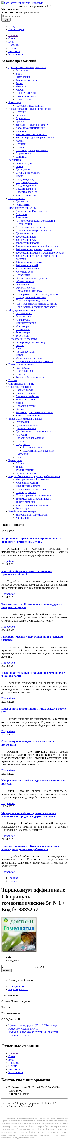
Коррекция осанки (27, 482)
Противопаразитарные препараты (36, 306)
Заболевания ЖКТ (27, 239)
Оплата (12, 48)
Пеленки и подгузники (30, 105)
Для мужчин (23, 169)
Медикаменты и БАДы (22, 207)
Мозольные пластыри (29, 357)
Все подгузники (32, 447)
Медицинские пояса (28, 485)
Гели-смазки (23, 367)
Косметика (14, 159)
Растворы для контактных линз (34, 412)
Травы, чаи (15, 460)
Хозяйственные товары (22, 511)
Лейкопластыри (25, 351)
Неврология (23, 274)
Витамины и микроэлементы (33, 230)
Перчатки (21, 143)
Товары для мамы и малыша (25, 418)
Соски (19, 457)
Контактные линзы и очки (31, 134)
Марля (19, 354)
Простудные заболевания (31, 297)
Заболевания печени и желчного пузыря (40, 252)
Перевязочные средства (22, 338)
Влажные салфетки (27, 396)
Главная (13, 35)
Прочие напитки (26, 92)
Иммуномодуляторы (28, 268)
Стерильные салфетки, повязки (34, 361)
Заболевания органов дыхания (34, 249)
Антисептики (24, 223)
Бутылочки (22, 421)
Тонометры (22, 335)
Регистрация (16, 29)
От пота (20, 409)
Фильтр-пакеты (25, 469)
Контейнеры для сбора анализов (35, 137)
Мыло (19, 402)
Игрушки (21, 434)
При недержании (26, 492)
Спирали (21, 373)
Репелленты (23, 204)
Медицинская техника (22, 310)
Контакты (14, 51)
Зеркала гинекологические (32, 124)
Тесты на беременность (30, 377)
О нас (11, 38)
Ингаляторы (23, 319)
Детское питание (26, 428)
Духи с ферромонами (28, 172)
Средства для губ (26, 179)
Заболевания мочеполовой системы (37, 246)
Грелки (20, 121)
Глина (19, 166)
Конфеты (21, 86)
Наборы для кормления (30, 437)
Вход (11, 26)
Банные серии (24, 163)
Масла (19, 175)
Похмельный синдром (29, 290)
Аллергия (21, 214)
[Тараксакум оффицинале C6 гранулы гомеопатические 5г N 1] (19, 951)
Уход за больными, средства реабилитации (34, 476)
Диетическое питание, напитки (27, 67)
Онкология (22, 284)
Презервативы (24, 370)
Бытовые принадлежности (32, 514)
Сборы (20, 463)
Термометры (23, 332)
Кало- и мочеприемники (30, 127)
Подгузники (23, 444)
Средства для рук (26, 188)
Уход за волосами (26, 195)
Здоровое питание (27, 79)
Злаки (19, 83)
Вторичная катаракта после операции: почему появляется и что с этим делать (31, 540)
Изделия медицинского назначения (29, 108)
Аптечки (21, 111)
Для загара (22, 201)
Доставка (14, 44)
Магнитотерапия (26, 322)
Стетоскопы (23, 329)
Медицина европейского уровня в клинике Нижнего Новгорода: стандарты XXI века (28, 815)
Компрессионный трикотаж (32, 479)
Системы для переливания (32, 150)
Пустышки (22, 453)
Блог (11, 41)
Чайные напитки (26, 473)
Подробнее (8, 561)
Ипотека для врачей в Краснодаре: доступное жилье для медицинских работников (30, 847)
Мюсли (20, 89)
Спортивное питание (21, 383)
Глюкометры (23, 316)
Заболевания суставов (29, 262)
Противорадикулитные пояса (33, 495)
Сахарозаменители (27, 95)
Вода (19, 73)
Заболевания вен (26, 236)
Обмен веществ (25, 281)
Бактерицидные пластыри (31, 342)
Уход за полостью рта (28, 415)
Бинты (20, 345)
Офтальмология (25, 287)
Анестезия (22, 217)
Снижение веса (25, 99)
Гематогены (23, 76)
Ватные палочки (26, 393)
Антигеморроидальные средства (35, 220)
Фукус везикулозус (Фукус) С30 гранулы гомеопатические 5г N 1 (33, 1033)
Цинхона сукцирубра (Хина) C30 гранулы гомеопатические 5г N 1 (33, 1027)
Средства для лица (27, 182)
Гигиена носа (24, 313)
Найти (6, 19)
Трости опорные (25, 501)
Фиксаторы (22, 508)
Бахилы (20, 115)
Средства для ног (26, 185)
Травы (19, 466)
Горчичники (23, 118)
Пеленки (21, 441)
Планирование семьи (21, 364)
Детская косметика (27, 425)
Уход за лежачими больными (33, 504)
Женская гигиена (26, 399)
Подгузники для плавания (38, 450)
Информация (16, 986)
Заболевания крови (27, 242)
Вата (18, 348)
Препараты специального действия (37, 294)
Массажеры (23, 326)
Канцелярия (23, 517)
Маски (20, 140)
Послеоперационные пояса (32, 488)
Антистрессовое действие (31, 226)
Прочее (20, 147)
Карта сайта (15, 54)
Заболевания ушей (27, 265)
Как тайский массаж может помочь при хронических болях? (26, 573)
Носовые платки (26, 405)
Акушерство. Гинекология (31, 210)
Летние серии (16, 198)
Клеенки (21, 131)
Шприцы (21, 156)
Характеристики (18, 989)
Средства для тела (26, 191)
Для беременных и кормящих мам (36, 431)
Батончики (22, 70)
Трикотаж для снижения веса (33, 498)
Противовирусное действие (32, 300)
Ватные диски (24, 389)
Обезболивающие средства (32, 278)
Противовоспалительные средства (36, 303)
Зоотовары (14, 102)
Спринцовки (23, 153)
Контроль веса (24, 271)
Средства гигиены (19, 386)
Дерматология (24, 233)
